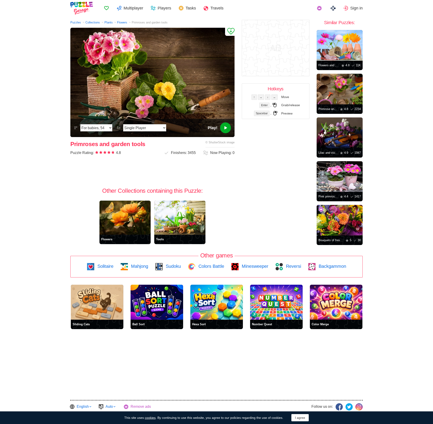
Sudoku (172, 266)
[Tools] (179, 218)
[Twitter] (349, 406)
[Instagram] (359, 406)
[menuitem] (106, 8)
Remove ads (141, 406)
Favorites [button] (106, 8)
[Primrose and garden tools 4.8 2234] (340, 89)
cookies (150, 417)
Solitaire (104, 266)
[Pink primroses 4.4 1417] (340, 176)
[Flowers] (125, 218)
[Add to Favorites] (230, 32)
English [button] (83, 406)
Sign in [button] (356, 8)
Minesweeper (254, 266)
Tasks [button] (191, 8)
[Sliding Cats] (97, 302)
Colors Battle (210, 266)
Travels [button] (216, 8)
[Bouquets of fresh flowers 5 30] (340, 220)
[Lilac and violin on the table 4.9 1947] (340, 132)
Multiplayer (133, 8)
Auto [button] (109, 406)
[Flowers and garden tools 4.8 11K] (340, 45)
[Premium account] (320, 8)
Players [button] (164, 8)
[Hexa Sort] (216, 302)
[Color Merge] (336, 302)
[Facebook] (339, 406)
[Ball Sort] (157, 302)
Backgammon (331, 266)
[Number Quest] (276, 302)
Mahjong (139, 266)
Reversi (293, 266)
